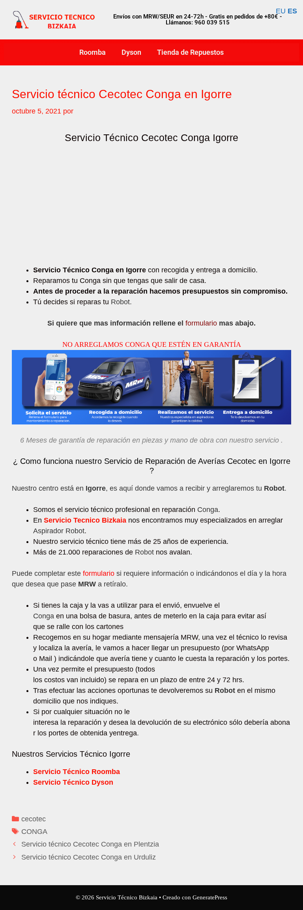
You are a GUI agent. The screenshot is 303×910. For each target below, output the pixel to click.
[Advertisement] (151, 206)
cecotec (33, 819)
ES (292, 11)
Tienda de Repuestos (190, 52)
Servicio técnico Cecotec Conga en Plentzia (90, 844)
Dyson (131, 52)
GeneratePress (210, 897)
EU (281, 11)
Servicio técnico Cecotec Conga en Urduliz (88, 857)
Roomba (92, 52)
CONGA (34, 832)
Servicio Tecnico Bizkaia (85, 520)
